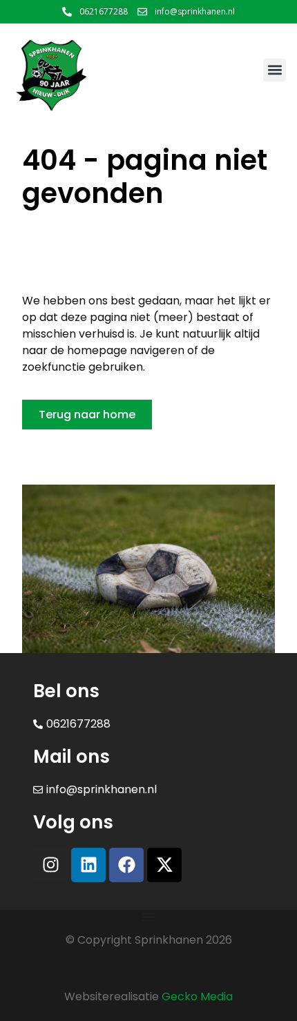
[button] (274, 70)
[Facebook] (126, 865)
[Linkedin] (88, 865)
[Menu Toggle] (148, 917)
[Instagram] (50, 865)
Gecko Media (197, 996)
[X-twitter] (164, 865)
